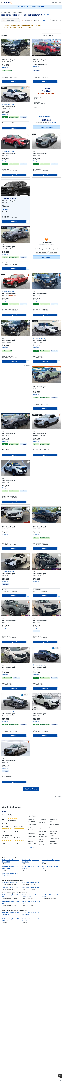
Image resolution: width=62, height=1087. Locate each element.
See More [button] (29, 847)
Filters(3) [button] (27, 20)
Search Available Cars (46, 127)
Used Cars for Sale (5, 12)
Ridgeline (20, 12)
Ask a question (46, 257)
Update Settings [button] (53, 122)
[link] (36, 70)
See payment (5, 67)
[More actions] (27, 81)
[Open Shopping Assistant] (60, 1076)
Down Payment (37, 107)
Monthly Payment (38, 97)
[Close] (60, 1081)
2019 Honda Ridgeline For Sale (30, 887)
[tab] (4, 811)
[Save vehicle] (28, 41)
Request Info (14, 81)
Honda (14, 12)
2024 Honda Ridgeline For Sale (10, 887)
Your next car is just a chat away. (31, 6)
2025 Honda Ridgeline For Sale (10, 882)
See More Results (31, 789)
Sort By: (45, 35)
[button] (52, 2)
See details (5, 209)
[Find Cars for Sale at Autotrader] (8, 2)
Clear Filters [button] (46, 20)
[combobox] (10, 20)
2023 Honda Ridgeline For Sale (30, 882)
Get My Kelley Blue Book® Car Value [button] (46, 116)
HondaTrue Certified (9, 104)
